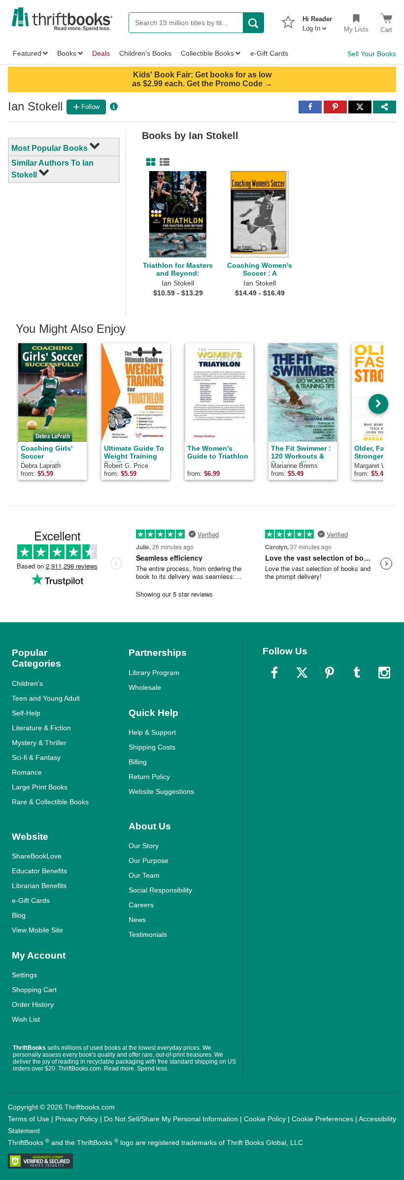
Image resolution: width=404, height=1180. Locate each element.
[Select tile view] (162, 162)
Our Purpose (148, 860)
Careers (141, 905)
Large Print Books (39, 787)
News (137, 920)
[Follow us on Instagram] (384, 672)
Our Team (144, 875)
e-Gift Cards (31, 900)
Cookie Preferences (322, 1119)
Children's (27, 683)
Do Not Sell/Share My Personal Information (171, 1119)
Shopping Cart (34, 990)
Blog (19, 915)
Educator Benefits (39, 871)
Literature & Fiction (41, 728)
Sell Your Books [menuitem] (371, 54)
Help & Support (152, 732)
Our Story (144, 846)
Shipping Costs (152, 747)
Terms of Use (28, 1119)
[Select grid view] (149, 162)
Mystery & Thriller (39, 743)
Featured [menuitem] (27, 53)
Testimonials (148, 934)
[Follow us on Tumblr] (357, 672)
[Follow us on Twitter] (302, 672)
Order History (33, 1004)
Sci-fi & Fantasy (36, 757)
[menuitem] (317, 20)
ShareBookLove (37, 856)
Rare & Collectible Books (50, 802)
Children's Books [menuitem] (145, 53)
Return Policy (149, 777)
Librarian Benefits (39, 886)
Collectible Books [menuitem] (207, 53)
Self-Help (26, 713)
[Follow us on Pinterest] (329, 672)
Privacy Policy (76, 1119)
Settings (24, 975)
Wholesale (145, 687)
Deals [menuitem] (101, 53)
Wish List (26, 1019)
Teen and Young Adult (46, 698)
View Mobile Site (37, 930)
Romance (27, 772)
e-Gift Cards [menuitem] (269, 53)
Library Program (154, 673)
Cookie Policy (265, 1119)
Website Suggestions (161, 791)
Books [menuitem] (66, 53)
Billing (138, 762)
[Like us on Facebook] (274, 672)
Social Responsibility (160, 890)
